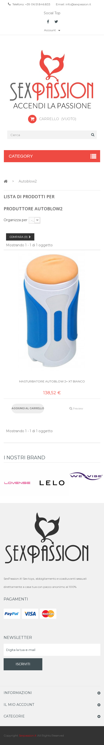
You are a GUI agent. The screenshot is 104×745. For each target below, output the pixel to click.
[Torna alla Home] (5, 181)
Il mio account (19, 704)
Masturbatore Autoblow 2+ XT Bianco (52, 381)
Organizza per (15, 220)
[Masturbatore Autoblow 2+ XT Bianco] (52, 310)
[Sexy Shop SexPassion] (52, 80)
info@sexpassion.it (78, 4)
